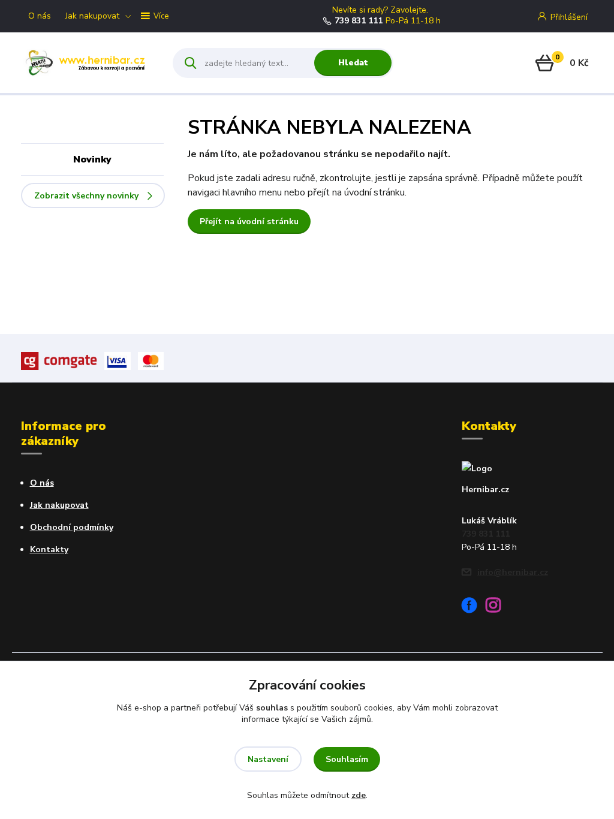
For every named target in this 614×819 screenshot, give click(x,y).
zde (358, 795)
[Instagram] (498, 607)
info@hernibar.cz (512, 572)
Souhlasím (347, 759)
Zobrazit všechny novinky (86, 195)
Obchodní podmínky (71, 527)
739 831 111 (359, 21)
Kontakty (49, 549)
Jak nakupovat (92, 16)
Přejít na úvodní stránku (249, 221)
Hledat (353, 62)
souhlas (272, 707)
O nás (39, 16)
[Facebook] (474, 607)
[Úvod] (86, 63)
